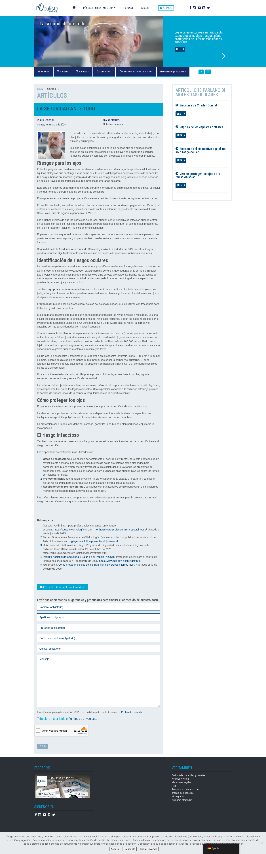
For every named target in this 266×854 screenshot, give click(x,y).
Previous (42, 56)
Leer (178, 49)
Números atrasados (182, 799)
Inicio (40, 88)
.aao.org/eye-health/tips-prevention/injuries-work (91, 541)
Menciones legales (181, 782)
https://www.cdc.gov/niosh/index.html (120, 561)
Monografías (178, 796)
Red (174, 785)
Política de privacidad (132, 712)
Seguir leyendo (148, 848)
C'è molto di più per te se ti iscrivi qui (64, 587)
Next (223, 56)
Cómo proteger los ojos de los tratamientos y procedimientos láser (96, 564)
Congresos (104, 71)
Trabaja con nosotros (183, 792)
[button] (201, 72)
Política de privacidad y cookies (188, 775)
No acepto (129, 848)
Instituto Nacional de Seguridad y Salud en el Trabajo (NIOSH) (79, 557)
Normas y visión (180, 778)
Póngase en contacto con (98, 8)
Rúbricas (82, 71)
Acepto (115, 848)
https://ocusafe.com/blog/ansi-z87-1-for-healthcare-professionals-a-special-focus (100, 529)
